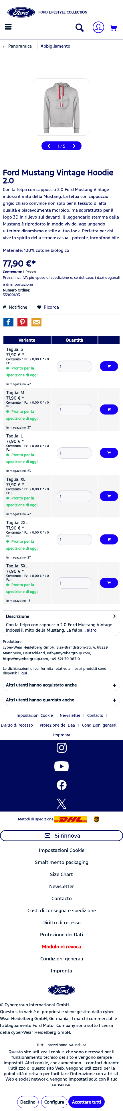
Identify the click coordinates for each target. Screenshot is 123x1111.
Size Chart (61, 874)
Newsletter (70, 715)
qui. (24, 673)
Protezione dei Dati (57, 725)
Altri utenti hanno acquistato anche (41, 685)
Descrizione (17, 616)
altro (91, 630)
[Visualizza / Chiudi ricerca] (78, 28)
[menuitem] (9, 26)
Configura (54, 1102)
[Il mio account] (96, 28)
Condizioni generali (100, 725)
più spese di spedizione (49, 277)
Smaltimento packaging (61, 862)
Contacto (95, 715)
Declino (27, 1102)
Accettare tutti (86, 1102)
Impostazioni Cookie (34, 715)
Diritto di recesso (17, 725)
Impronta (61, 735)
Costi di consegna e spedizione (61, 910)
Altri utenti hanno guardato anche (40, 700)
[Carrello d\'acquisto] (114, 28)
